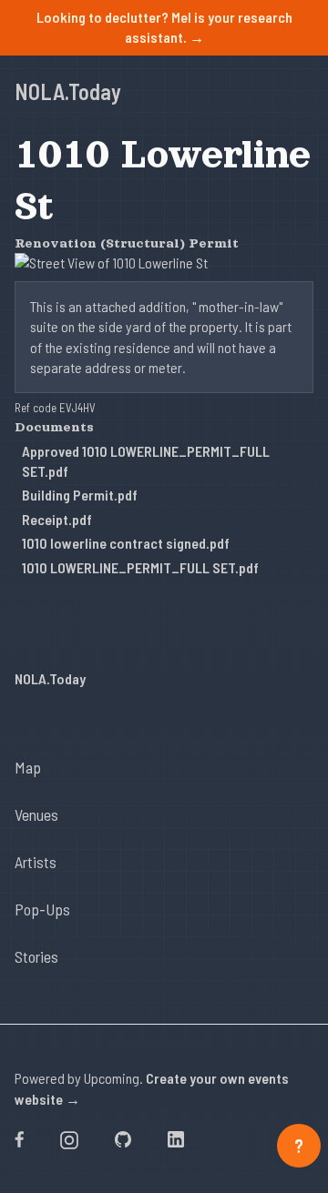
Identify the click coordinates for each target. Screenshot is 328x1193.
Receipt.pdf (57, 519)
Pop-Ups (42, 909)
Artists (35, 862)
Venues (36, 814)
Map (28, 767)
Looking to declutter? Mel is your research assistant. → (164, 26)
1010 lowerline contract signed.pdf (126, 542)
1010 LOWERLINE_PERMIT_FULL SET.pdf (140, 567)
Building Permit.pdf (80, 494)
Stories (36, 956)
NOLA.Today (68, 91)
